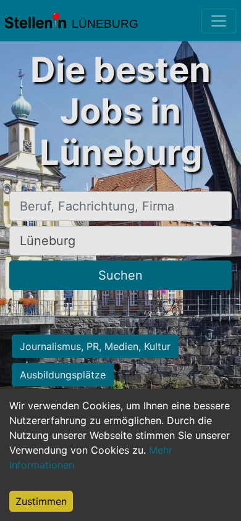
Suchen (120, 275)
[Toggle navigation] (218, 21)
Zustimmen (41, 501)
